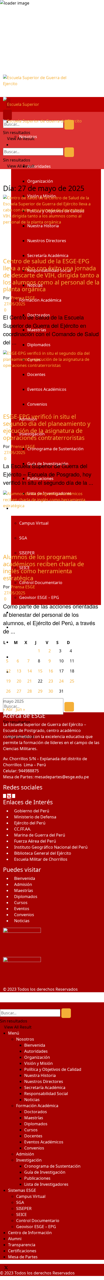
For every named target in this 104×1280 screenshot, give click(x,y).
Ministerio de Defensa (35, 817)
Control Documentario (37, 1220)
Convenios (24, 914)
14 (29, 671)
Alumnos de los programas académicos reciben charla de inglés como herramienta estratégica (43, 567)
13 (19, 671)
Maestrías (23, 890)
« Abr (8, 709)
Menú (13, 1033)
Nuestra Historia (40, 1075)
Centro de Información (30, 1232)
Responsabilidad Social (46, 1093)
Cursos (21, 902)
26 (8, 691)
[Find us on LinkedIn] (15, 1267)
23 (50, 681)
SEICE (21, 1214)
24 (61, 681)
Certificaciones (22, 1251)
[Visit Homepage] (52, 86)
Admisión (23, 884)
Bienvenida (24, 878)
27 (19, 691)
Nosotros (28, 136)
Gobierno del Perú (31, 811)
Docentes (33, 1136)
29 (40, 691)
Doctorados (35, 1111)
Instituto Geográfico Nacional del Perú (51, 847)
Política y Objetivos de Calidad (52, 1069)
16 (50, 671)
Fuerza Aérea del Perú (35, 841)
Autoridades (39, 166)
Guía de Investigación (44, 1172)
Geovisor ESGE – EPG (36, 1226)
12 (8, 671)
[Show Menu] (4, 115)
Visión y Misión (38, 1063)
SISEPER (24, 1208)
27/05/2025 (14, 304)
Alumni (14, 1238)
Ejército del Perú (29, 823)
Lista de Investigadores (46, 1184)
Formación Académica (37, 1105)
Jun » (20, 709)
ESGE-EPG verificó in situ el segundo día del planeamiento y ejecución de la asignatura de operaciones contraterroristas (46, 427)
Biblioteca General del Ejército (42, 853)
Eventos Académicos (43, 1142)
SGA (20, 1202)
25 (72, 681)
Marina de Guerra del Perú (39, 835)
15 (40, 671)
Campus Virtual (30, 1196)
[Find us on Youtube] (13, 1267)
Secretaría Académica (44, 1087)
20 (19, 681)
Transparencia (21, 1244)
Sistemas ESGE (22, 1190)
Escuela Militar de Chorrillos (40, 859)
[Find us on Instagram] (14, 795)
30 (50, 691)
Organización (40, 181)
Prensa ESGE (23, 298)
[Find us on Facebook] (5, 795)
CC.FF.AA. (22, 829)
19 (8, 681)
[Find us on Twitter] (9, 795)
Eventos (21, 908)
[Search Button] (69, 125)
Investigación (29, 1160)
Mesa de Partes (23, 1257)
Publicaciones (37, 1178)
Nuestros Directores (43, 1081)
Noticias (22, 920)
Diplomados (25, 896)
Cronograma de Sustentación (52, 1166)
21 (29, 681)
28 (29, 691)
